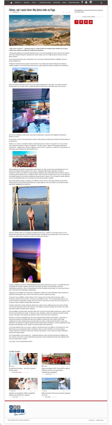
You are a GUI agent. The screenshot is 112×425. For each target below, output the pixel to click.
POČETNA (91, 420)
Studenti (12, 366)
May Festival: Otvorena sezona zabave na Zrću (56, 394)
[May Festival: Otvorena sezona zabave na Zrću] (56, 383)
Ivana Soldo (15, 397)
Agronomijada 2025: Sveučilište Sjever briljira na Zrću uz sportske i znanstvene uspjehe (56, 370)
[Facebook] (76, 22)
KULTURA (26, 3)
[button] (101, 2)
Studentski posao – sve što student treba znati (22, 369)
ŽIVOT (33, 3)
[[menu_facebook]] (82, 2)
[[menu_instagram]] (90, 2)
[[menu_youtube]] (86, 2)
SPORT (64, 2)
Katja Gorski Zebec (17, 372)
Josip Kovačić (48, 374)
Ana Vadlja (47, 397)
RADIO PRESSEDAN (74, 2)
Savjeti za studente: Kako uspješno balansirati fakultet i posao (22, 394)
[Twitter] (81, 22)
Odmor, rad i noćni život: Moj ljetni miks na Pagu (32, 10)
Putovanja (11, 6)
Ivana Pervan (15, 12)
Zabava (45, 390)
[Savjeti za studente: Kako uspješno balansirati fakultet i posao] (23, 383)
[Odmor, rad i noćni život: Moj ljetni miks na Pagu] (39, 30)
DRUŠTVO (17, 3)
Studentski (12, 390)
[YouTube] (91, 22)
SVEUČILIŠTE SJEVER (45, 2)
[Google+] (86, 22)
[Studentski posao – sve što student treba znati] (23, 359)
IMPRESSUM (99, 420)
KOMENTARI (56, 2)
